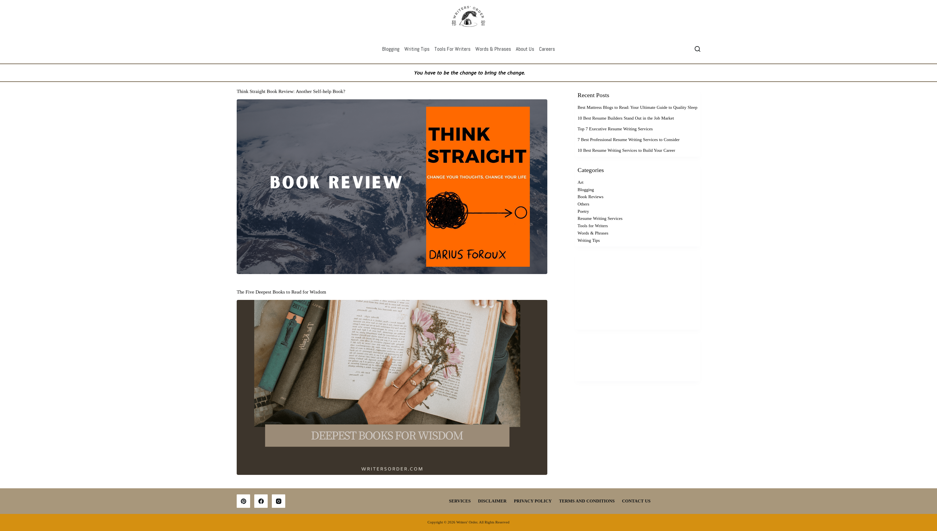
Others (583, 204)
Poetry (583, 211)
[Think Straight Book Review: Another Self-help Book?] (392, 186)
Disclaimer (492, 501)
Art (580, 182)
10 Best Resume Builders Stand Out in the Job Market (626, 118)
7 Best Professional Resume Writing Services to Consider (629, 139)
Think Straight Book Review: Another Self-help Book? (291, 91)
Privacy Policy (533, 501)
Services (460, 501)
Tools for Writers (452, 48)
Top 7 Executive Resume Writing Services (615, 128)
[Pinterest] (243, 501)
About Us (525, 48)
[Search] (697, 49)
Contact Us (636, 501)
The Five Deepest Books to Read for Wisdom (281, 292)
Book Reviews (590, 196)
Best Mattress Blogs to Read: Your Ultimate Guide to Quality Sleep (637, 107)
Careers (547, 48)
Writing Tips (416, 48)
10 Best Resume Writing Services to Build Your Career (626, 150)
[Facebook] (261, 501)
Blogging (390, 48)
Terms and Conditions (587, 501)
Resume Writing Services (600, 218)
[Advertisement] (638, 289)
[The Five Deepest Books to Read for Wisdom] (392, 387)
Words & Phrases (493, 48)
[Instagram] (278, 501)
